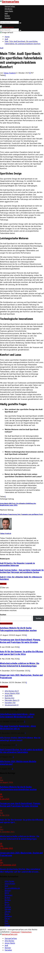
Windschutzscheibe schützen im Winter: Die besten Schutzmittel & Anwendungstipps (19, 664)
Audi (6, 13)
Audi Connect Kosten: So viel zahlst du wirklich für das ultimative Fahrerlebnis (21, 750)
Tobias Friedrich (9, 73)
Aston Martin (9, 11)
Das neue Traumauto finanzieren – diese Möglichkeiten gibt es (18, 727)
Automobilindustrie (12, 888)
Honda (7, 925)
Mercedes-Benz (12, 700)
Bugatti (8, 899)
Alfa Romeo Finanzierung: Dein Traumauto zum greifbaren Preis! (21, 514)
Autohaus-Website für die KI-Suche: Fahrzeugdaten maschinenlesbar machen (18, 629)
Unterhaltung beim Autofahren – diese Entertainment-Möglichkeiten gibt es (17, 715)
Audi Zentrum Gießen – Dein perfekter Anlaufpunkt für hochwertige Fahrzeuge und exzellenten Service (22, 571)
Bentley (7, 16)
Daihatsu (8, 916)
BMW (7, 892)
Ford (6, 923)
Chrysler (8, 909)
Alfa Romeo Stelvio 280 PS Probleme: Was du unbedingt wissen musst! (20, 739)
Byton (7, 904)
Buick (7, 902)
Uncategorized (12, 705)
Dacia (7, 913)
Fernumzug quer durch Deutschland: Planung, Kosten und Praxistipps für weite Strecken (20, 641)
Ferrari (7, 918)
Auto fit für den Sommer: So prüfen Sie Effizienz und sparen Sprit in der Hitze (21, 652)
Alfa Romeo (8, 9)
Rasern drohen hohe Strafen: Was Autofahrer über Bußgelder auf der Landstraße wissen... (20, 870)
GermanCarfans (10, 6)
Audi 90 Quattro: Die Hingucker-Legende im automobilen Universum (17, 564)
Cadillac (8, 906)
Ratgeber (8, 18)
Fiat (6, 920)
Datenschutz (26, 932)
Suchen (3, 614)
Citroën (7, 911)
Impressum (15, 932)
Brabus (7, 897)
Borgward (8, 895)
